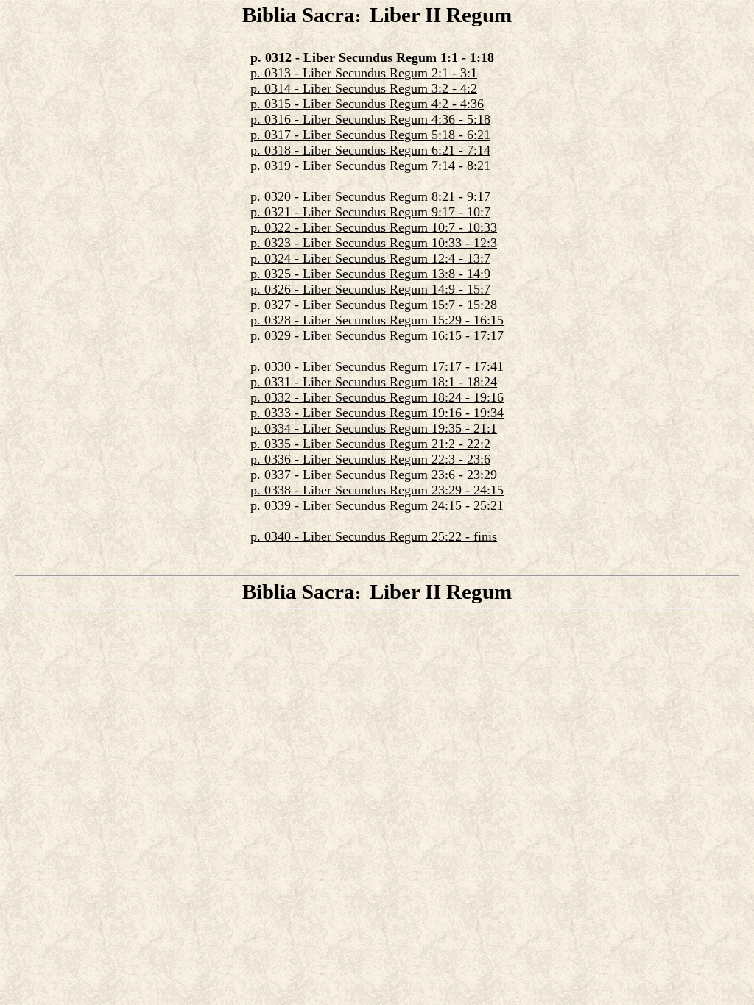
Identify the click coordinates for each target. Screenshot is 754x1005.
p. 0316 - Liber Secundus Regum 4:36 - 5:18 (370, 119)
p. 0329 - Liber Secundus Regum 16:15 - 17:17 (377, 335)
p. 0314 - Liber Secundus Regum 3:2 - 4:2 (363, 88)
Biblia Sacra (298, 14)
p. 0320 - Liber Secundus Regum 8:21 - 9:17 (370, 196)
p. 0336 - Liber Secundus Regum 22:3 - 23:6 (370, 459)
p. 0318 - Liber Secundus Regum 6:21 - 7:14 (370, 150)
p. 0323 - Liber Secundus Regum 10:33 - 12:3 (373, 242)
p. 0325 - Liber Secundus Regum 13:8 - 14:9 (370, 273)
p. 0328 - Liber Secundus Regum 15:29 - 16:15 (377, 320)
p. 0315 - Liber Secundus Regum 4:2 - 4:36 (367, 103)
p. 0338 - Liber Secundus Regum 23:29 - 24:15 (377, 490)
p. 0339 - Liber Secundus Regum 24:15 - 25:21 (377, 505)
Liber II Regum (441, 14)
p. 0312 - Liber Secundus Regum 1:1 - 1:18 (372, 57)
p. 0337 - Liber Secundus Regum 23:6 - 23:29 (373, 474)
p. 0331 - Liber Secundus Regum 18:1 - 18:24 (373, 381)
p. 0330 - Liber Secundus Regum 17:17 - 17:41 (377, 366)
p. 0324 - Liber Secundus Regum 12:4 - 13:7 (370, 258)
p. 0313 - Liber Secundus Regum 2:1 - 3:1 (363, 72)
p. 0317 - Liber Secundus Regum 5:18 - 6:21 (370, 134)
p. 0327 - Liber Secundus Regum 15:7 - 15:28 (373, 304)
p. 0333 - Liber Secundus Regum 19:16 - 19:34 (377, 412)
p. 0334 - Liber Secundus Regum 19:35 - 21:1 (373, 428)
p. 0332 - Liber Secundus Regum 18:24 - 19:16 (377, 397)
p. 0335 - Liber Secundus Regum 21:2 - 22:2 (370, 443)
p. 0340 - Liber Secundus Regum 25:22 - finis (373, 536)
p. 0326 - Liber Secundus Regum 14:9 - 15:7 (370, 289)
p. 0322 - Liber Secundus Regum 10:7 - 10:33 (373, 227)
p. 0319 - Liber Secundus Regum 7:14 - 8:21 (370, 165)
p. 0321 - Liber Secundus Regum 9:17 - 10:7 (370, 212)
